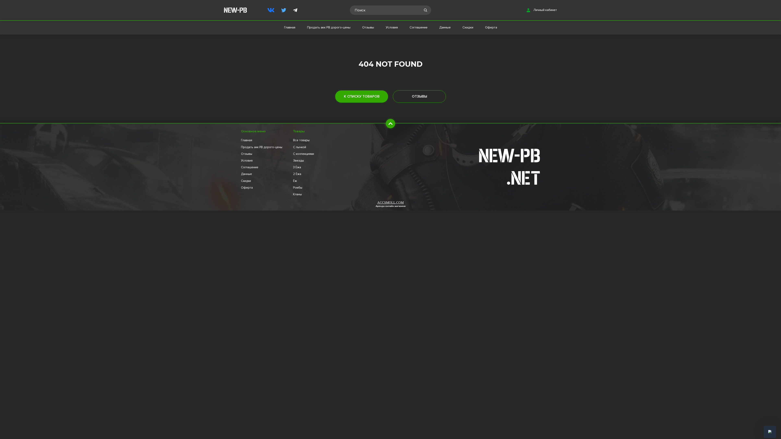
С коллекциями (303, 154)
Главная (289, 27)
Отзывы (368, 27)
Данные (445, 27)
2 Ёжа (297, 174)
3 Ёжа (297, 167)
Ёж (295, 181)
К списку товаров (362, 96)
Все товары (301, 140)
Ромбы (297, 187)
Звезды (298, 160)
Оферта (491, 27)
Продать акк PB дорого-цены (328, 27)
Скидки (467, 27)
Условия (392, 27)
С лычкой (299, 147)
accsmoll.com (390, 202)
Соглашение (419, 27)
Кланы (297, 194)
